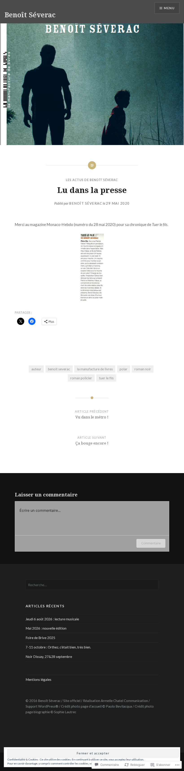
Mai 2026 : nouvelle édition (46, 628)
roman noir (142, 369)
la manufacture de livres (95, 369)
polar (123, 369)
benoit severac (59, 369)
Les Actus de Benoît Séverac (92, 180)
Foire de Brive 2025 (40, 638)
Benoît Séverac (30, 14)
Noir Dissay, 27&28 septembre (49, 657)
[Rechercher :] (92, 585)
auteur (36, 369)
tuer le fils (106, 378)
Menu (169, 8)
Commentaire (151, 543)
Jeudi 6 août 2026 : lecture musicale (52, 619)
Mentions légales (38, 679)
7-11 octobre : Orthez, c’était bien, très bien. (58, 647)
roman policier (81, 378)
